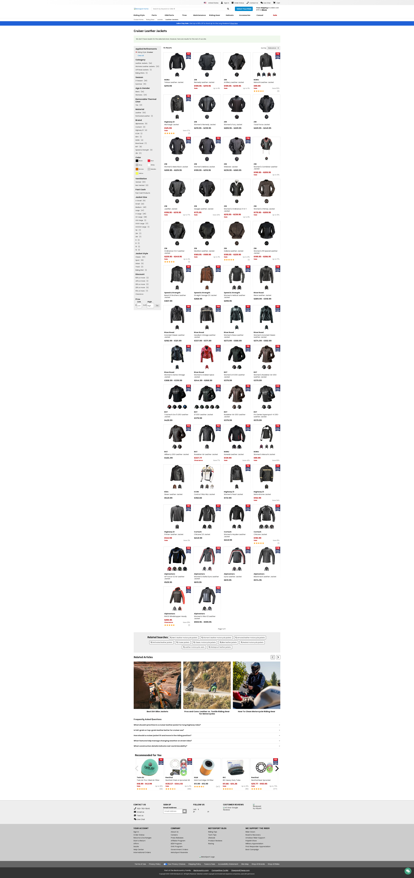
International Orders (142, 852)
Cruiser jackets (183, 642)
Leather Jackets (171, 20)
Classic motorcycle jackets (205, 642)
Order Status (138, 835)
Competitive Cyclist (220, 870)
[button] (266, 3)
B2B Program (176, 843)
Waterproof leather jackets (220, 647)
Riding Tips (212, 832)
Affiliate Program (178, 840)
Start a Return (139, 840)
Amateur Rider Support (255, 838)
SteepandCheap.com (240, 870)
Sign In (136, 832)
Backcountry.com (201, 870)
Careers (174, 835)
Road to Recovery (253, 835)
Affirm (136, 843)
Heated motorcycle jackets (253, 642)
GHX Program (176, 846)
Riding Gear (150, 20)
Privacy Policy (155, 864)
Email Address (169, 808)
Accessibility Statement (228, 864)
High (147, 303)
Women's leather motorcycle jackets (217, 638)
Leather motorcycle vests (194, 647)
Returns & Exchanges (142, 838)
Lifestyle (211, 838)
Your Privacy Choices (176, 864)
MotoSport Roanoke (179, 852)
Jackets (160, 20)
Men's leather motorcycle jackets (184, 638)
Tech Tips (212, 835)
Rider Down (250, 832)
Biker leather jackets (229, 642)
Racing (211, 843)
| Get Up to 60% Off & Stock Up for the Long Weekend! (207, 23)
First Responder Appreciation (257, 846)
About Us (174, 832)
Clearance (139, 294)
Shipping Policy (194, 864)
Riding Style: (145, 52)
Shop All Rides (273, 864)
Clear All (141, 55)
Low (138, 303)
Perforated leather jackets (162, 642)
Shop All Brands (258, 864)
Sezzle (136, 846)
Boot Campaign (252, 849)
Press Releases (177, 838)
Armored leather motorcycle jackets (251, 638)
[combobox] (273, 48)
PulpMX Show (251, 840)
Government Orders (179, 849)
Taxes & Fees (209, 864)
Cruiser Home (138, 20)
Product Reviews (215, 840)
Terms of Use (140, 864)
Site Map (245, 864)
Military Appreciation (254, 843)
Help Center (138, 849)
